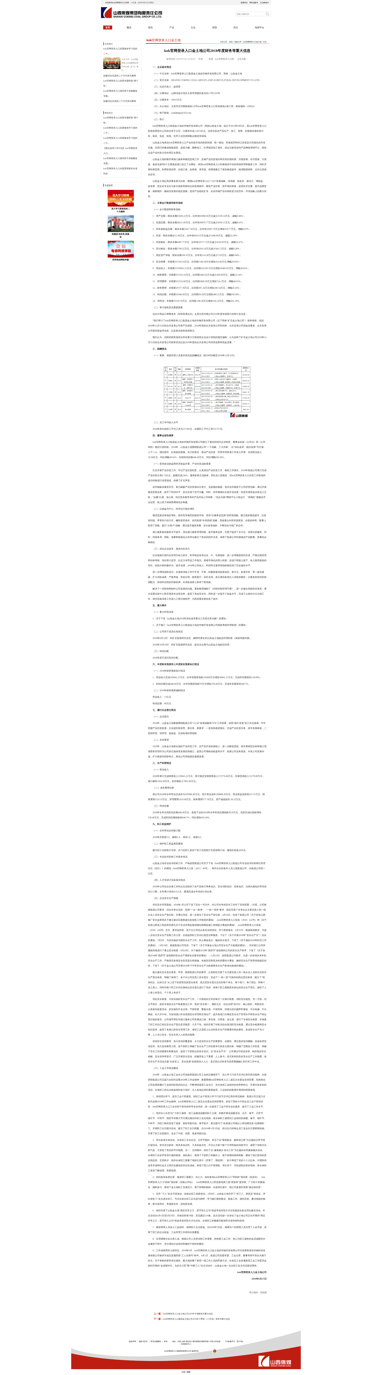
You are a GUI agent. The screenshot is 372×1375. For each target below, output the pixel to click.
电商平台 (259, 27)
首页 (107, 27)
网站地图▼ (254, 3)
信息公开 (237, 42)
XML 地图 (186, 1372)
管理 (214, 27)
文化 (193, 27)
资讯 (150, 27)
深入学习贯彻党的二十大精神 (120, 210)
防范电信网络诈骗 (120, 260)
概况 (129, 27)
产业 (171, 27)
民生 (236, 27)
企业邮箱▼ (264, 3)
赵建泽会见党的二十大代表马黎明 (119, 76)
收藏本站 (244, 3)
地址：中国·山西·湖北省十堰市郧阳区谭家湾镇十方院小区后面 (196, 1341)
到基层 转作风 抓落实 (120, 235)
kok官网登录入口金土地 (252, 42)
